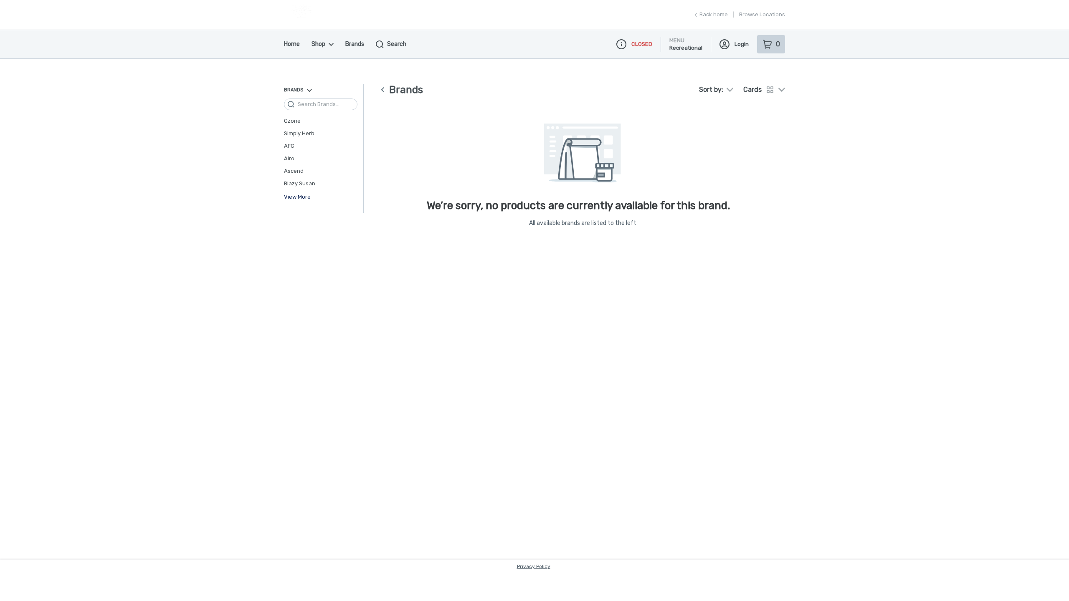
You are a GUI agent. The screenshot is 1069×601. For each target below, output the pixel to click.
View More (297, 197)
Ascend (294, 171)
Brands (354, 44)
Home (292, 44)
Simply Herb (299, 133)
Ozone (292, 121)
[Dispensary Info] (621, 44)
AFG (289, 146)
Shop (318, 44)
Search (396, 44)
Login (742, 44)
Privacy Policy (533, 566)
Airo (289, 158)
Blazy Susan (299, 183)
